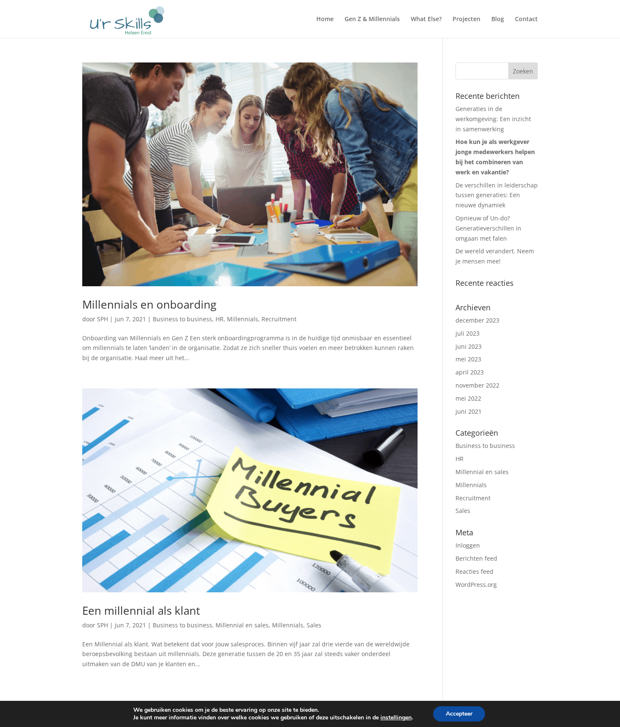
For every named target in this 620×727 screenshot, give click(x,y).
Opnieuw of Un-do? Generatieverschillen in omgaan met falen (488, 228)
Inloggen (468, 545)
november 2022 (477, 385)
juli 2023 (468, 333)
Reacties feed (474, 571)
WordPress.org (476, 585)
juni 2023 (469, 346)
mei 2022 (468, 398)
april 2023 (470, 372)
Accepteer (459, 714)
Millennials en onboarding (149, 304)
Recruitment (279, 319)
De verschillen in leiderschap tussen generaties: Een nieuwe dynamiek (497, 195)
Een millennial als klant (141, 610)
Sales (314, 625)
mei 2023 (468, 359)
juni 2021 (469, 411)
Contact (526, 19)
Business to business (182, 319)
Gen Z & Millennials (372, 19)
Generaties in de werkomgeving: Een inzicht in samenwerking (493, 119)
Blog (497, 19)
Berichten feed (476, 558)
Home (325, 19)
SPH (102, 319)
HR (220, 319)
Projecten (466, 19)
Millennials (242, 319)
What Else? (426, 19)
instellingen (396, 718)
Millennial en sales (242, 625)
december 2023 (477, 320)
